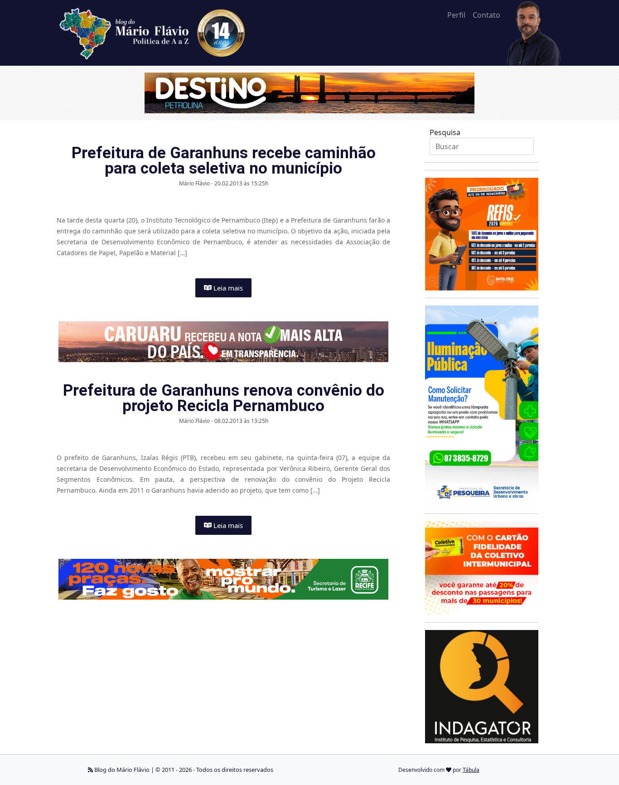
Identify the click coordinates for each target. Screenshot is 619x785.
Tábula (471, 770)
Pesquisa (445, 132)
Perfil (456, 15)
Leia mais (227, 287)
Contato (486, 15)
